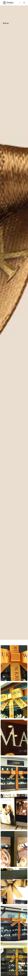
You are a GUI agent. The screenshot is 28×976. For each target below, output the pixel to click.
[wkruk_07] (14, 737)
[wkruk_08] (14, 886)
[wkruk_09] (14, 812)
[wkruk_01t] (14, 700)
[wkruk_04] (14, 663)
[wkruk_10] (14, 849)
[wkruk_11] (14, 775)
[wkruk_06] (14, 923)
